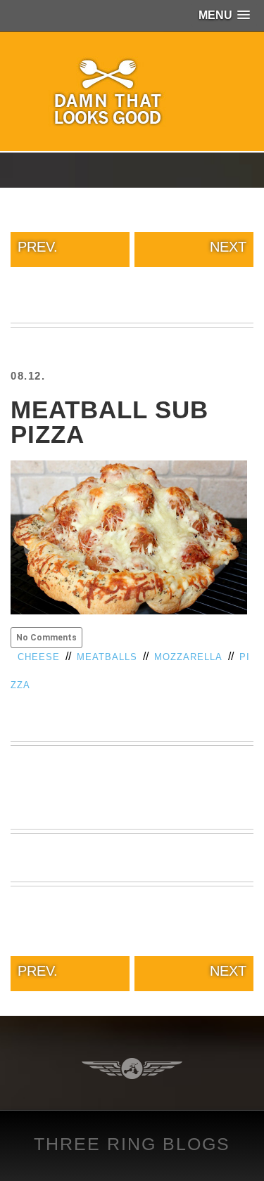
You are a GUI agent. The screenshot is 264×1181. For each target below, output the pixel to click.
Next (228, 246)
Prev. (38, 246)
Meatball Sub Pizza (109, 422)
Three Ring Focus (132, 1068)
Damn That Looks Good (132, 91)
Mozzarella (188, 657)
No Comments (46, 638)
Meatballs (107, 657)
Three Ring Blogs (132, 1144)
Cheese (39, 657)
